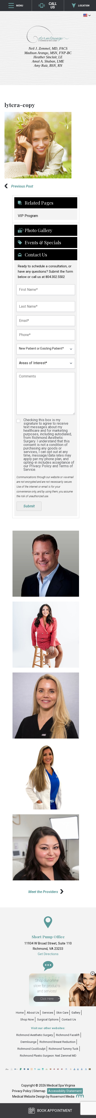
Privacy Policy (21, 1091)
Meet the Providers (43, 892)
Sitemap (39, 1091)
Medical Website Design (29, 1096)
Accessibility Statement (65, 1091)
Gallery (75, 1012)
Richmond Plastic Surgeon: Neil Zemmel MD (48, 1055)
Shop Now (27, 1019)
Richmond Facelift (67, 1035)
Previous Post (22, 186)
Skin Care (62, 1012)
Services (47, 1012)
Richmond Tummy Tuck (63, 1048)
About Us (33, 1012)
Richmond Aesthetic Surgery (34, 1035)
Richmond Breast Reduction (57, 1042)
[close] (92, 973)
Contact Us (69, 1019)
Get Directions (48, 954)
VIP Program (28, 216)
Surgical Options (47, 1019)
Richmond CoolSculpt (31, 1048)
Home (20, 1012)
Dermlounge (28, 1042)
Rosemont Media (62, 1096)
